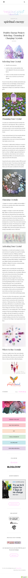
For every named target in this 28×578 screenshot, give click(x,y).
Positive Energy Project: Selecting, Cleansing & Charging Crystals (14, 35)
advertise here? (14, 504)
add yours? (14, 555)
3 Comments (5, 391)
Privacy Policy (18, 568)
